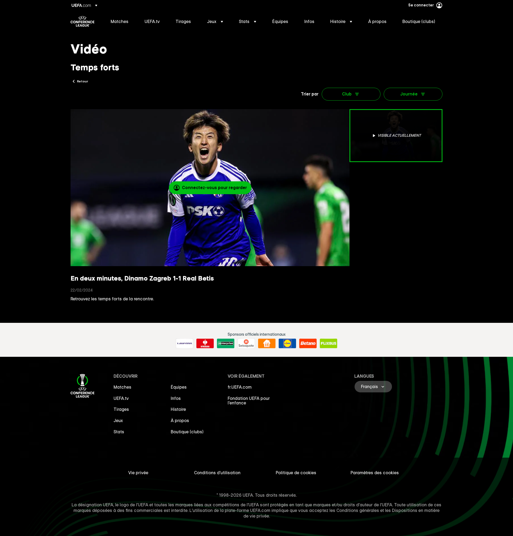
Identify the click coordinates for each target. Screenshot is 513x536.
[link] (119, 21)
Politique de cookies (296, 472)
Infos (176, 398)
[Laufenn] (184, 343)
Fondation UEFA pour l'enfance (249, 400)
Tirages (121, 409)
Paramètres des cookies (375, 472)
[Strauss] (205, 343)
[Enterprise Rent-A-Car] (225, 343)
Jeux (118, 420)
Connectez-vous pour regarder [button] (214, 187)
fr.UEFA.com (240, 387)
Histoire (178, 409)
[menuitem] (121, 21)
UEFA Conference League (82, 21)
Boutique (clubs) (187, 431)
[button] (215, 21)
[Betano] (308, 343)
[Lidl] (287, 343)
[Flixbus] (328, 343)
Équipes (179, 387)
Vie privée (138, 472)
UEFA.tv (121, 398)
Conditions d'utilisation (217, 472)
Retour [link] (82, 81)
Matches (122, 387)
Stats (119, 431)
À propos (180, 420)
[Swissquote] (246, 343)
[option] (395, 135)
